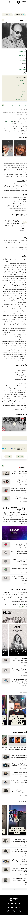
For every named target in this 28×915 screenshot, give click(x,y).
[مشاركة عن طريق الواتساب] (6, 448)
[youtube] (12, 903)
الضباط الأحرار (9, 121)
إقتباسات (23, 91)
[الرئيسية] (25, 105)
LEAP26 (6, 15)
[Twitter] (8, 907)
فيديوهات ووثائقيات (20, 99)
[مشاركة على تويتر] (9, 448)
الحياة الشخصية (21, 86)
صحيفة (15, 131)
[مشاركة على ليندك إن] (3, 448)
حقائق (23, 88)
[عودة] (3, 20)
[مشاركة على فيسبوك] (12, 448)
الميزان (24, 73)
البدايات (23, 83)
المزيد (15, 889)
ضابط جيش (23, 51)
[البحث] (9, 2)
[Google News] (12, 907)
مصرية (24, 65)
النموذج (21, 607)
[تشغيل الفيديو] (14, 424)
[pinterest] (16, 907)
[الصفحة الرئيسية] (21, 2)
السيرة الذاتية (22, 80)
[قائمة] (6, 2)
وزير (19, 51)
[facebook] (19, 903)
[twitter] (16, 903)
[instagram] (8, 903)
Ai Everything (19, 15)
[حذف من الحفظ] (3, 105)
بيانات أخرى (22, 97)
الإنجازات (23, 94)
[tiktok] (19, 907)
